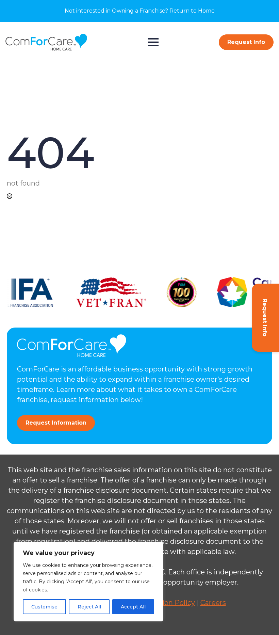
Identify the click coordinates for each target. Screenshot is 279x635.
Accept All (133, 607)
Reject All (89, 607)
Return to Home (192, 10)
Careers (213, 603)
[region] (88, 581)
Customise (44, 607)
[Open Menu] (153, 42)
